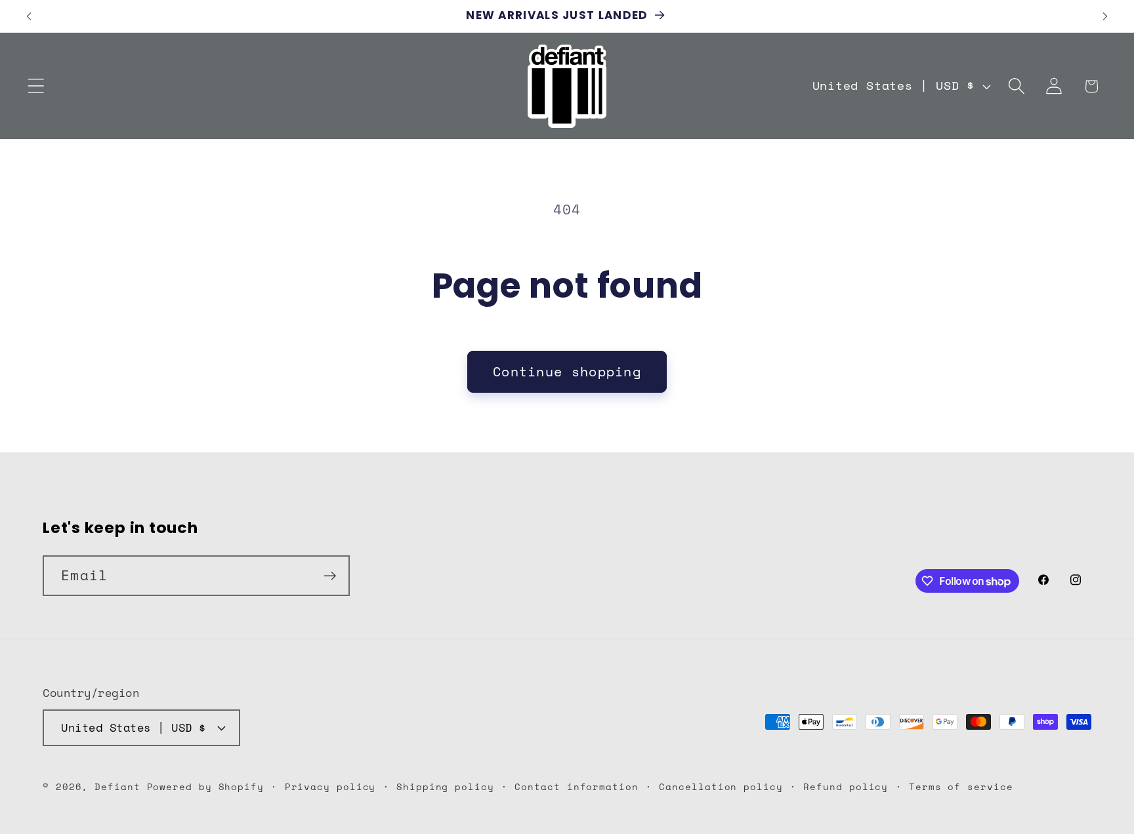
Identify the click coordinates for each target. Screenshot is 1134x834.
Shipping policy (445, 786)
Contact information (576, 786)
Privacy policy (330, 786)
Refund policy (845, 786)
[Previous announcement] (28, 16)
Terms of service (961, 786)
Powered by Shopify (205, 786)
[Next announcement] (1105, 16)
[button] (35, 86)
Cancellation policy (720, 786)
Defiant (120, 786)
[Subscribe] (329, 576)
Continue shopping (567, 371)
